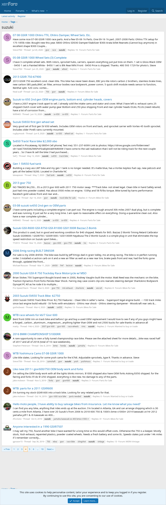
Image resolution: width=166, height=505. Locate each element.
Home (7, 10)
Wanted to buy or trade (126, 326)
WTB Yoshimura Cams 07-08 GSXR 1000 (38, 353)
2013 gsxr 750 (22, 183)
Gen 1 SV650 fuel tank (27, 164)
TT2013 (16, 242)
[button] (27, 11)
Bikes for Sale (91, 91)
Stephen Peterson (21, 345)
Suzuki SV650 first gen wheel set (33, 122)
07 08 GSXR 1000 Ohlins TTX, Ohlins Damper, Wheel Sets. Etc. (52, 35)
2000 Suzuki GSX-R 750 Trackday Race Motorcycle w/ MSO (49, 273)
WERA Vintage (132, 441)
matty (16, 326)
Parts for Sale (93, 49)
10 (42, 449)
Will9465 (17, 114)
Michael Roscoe (20, 265)
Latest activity (8, 16)
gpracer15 (18, 441)
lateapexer (18, 175)
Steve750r (17, 49)
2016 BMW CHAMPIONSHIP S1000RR (37, 334)
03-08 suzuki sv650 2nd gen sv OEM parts (39, 205)
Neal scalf (17, 91)
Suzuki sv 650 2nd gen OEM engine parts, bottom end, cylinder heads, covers (62, 99)
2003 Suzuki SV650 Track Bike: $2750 (36, 296)
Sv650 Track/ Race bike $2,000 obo (35, 141)
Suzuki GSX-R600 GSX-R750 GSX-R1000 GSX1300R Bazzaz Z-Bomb (54, 228)
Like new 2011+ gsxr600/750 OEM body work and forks (48, 369)
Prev (8, 449)
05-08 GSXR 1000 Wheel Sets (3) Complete (40, 57)
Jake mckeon (19, 380)
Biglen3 (16, 197)
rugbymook (18, 133)
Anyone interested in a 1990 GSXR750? (38, 426)
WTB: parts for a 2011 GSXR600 (33, 388)
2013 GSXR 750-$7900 (27, 77)
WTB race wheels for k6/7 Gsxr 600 (35, 315)
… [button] (37, 449)
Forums (20, 10)
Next (49, 449)
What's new (38, 10)
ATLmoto (17, 418)
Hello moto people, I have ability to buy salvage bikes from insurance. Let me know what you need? (76, 404)
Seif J (15, 156)
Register (22, 16)
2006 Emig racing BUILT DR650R (33, 250)
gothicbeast (18, 307)
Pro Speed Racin (20, 288)
